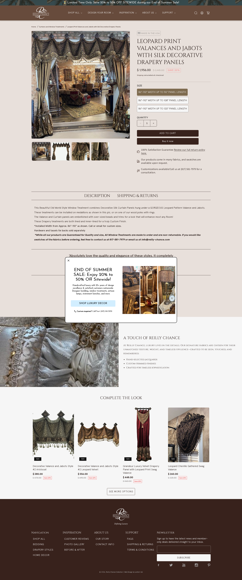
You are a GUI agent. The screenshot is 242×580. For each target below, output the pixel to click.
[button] (68, 260)
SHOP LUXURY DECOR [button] (93, 303)
